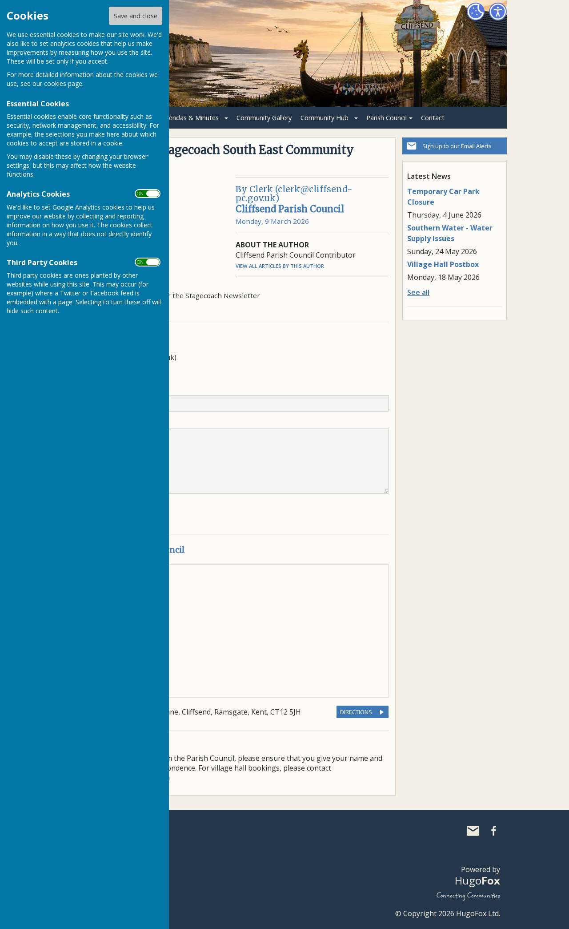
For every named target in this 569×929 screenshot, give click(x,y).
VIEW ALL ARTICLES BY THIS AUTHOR (280, 265)
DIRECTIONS (356, 712)
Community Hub (325, 117)
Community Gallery (264, 117)
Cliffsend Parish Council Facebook (493, 830)
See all (418, 292)
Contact (433, 117)
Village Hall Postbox (443, 264)
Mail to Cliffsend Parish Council (473, 830)
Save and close (135, 16)
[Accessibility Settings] (498, 11)
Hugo (477, 880)
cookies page (63, 83)
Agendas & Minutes (190, 117)
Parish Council (386, 117)
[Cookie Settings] (476, 11)
